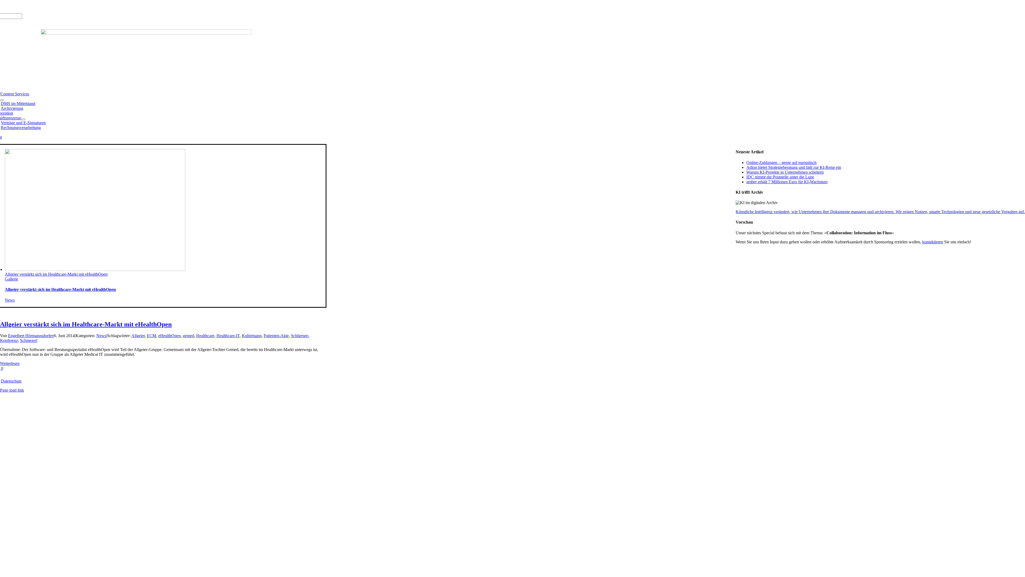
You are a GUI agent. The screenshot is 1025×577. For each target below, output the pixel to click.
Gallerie (11, 279)
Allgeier (138, 335)
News (10, 300)
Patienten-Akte (276, 335)
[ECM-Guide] (146, 33)
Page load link (12, 390)
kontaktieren (932, 242)
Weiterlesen (9, 363)
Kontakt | (45, 6)
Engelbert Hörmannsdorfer (30, 335)
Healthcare (205, 335)
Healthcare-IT (228, 335)
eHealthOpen (169, 335)
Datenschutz (11, 381)
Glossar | (29, 6)
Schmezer (28, 340)
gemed (188, 335)
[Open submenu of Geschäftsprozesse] (23, 119)
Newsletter (63, 6)
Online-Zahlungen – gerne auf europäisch (781, 162)
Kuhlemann (252, 335)
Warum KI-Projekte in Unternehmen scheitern (785, 172)
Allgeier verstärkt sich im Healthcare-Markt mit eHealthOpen (56, 274)
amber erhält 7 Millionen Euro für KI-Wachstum (786, 182)
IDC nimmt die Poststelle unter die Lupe (780, 177)
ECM (151, 335)
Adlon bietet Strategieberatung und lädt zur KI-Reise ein (793, 167)
